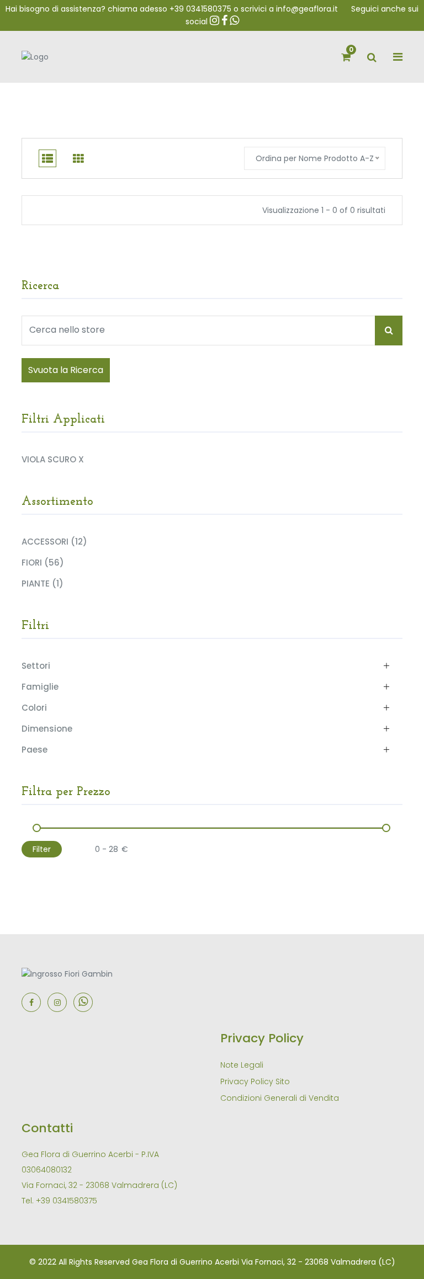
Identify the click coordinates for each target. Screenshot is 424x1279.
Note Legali (241, 1065)
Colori (34, 707)
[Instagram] (57, 1002)
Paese (34, 749)
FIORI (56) (43, 562)
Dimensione (47, 728)
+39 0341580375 (200, 8)
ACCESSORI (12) (54, 541)
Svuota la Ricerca (65, 370)
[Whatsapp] (83, 1002)
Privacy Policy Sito (255, 1081)
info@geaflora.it (307, 8)
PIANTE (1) (42, 583)
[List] (47, 158)
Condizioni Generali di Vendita (279, 1098)
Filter (42, 849)
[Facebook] (31, 1002)
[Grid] (78, 158)
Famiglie (40, 686)
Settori (36, 666)
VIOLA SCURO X (53, 459)
